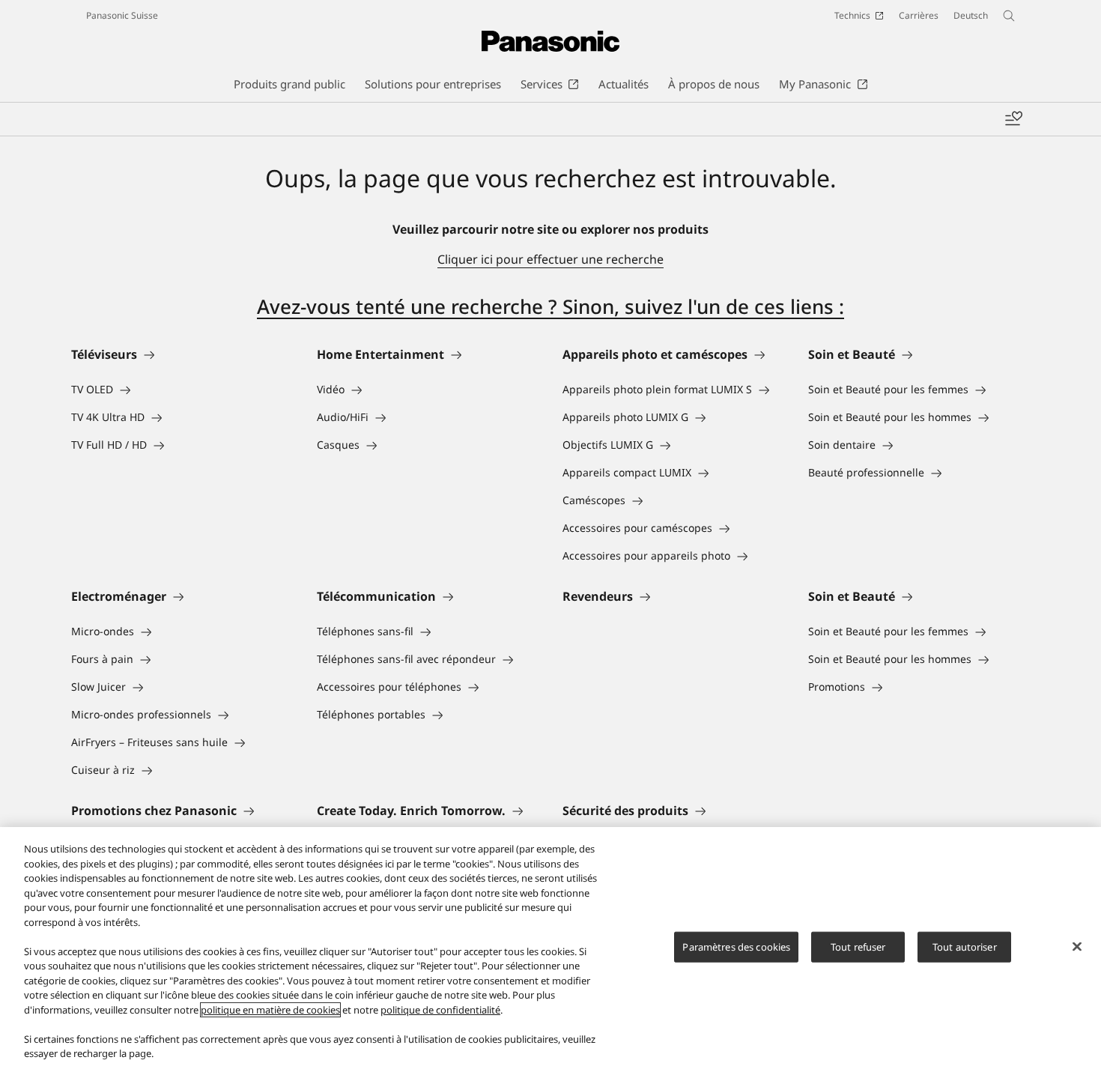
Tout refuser (858, 946)
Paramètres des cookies (736, 946)
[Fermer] (1077, 946)
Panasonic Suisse (122, 15)
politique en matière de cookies (270, 1010)
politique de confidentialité (440, 1010)
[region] (550, 948)
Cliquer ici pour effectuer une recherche (550, 259)
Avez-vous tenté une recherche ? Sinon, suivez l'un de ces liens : (550, 306)
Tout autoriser (964, 946)
